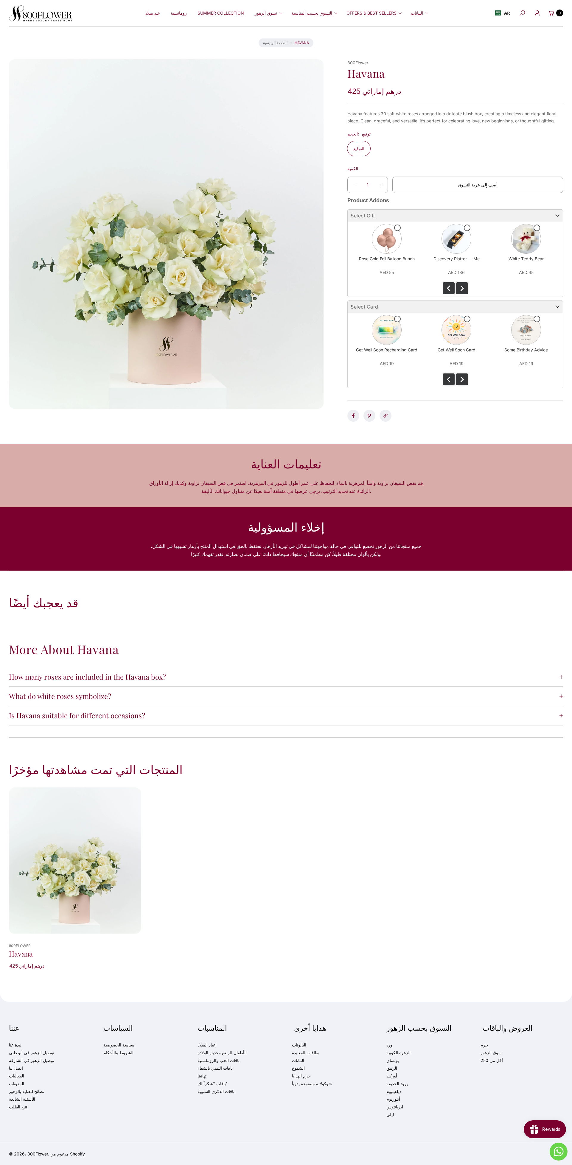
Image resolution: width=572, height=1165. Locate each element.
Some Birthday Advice (526, 349)
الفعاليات (16, 1075)
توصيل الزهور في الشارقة (31, 1060)
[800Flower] (40, 13)
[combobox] (502, 13)
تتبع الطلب (18, 1106)
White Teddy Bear (526, 258)
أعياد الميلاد (207, 1044)
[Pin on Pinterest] (369, 416)
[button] (267, 13)
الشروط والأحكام (118, 1052)
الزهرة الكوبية (398, 1052)
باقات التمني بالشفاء (215, 1068)
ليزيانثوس (394, 1106)
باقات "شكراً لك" (213, 1083)
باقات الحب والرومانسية (219, 1060)
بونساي (392, 1060)
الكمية (352, 168)
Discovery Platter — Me (456, 258)
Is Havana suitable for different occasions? (77, 715)
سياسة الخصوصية (118, 1044)
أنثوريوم (393, 1099)
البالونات (299, 1044)
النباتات (298, 1060)
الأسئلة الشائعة (22, 1099)
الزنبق (391, 1068)
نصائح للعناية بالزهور (26, 1091)
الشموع (298, 1068)
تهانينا (202, 1075)
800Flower (37, 1153)
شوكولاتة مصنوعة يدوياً (312, 1083)
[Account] (537, 13)
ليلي (390, 1114)
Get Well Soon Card (456, 349)
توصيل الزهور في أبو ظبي (31, 1052)
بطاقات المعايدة (305, 1052)
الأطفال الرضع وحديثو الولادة (222, 1052)
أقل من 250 (492, 1060)
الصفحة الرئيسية (275, 43)
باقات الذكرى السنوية (216, 1091)
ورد (389, 1044)
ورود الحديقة (397, 1083)
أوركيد (391, 1075)
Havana (21, 953)
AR (507, 13)
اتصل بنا (16, 1068)
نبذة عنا (15, 1044)
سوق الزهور (491, 1052)
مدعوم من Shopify (67, 1153)
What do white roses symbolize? (60, 696)
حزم (484, 1044)
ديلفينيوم (393, 1091)
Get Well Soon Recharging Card (386, 349)
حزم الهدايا (301, 1075)
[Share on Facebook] (353, 416)
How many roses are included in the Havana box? (87, 676)
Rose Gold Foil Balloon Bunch (387, 258)
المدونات (16, 1083)
